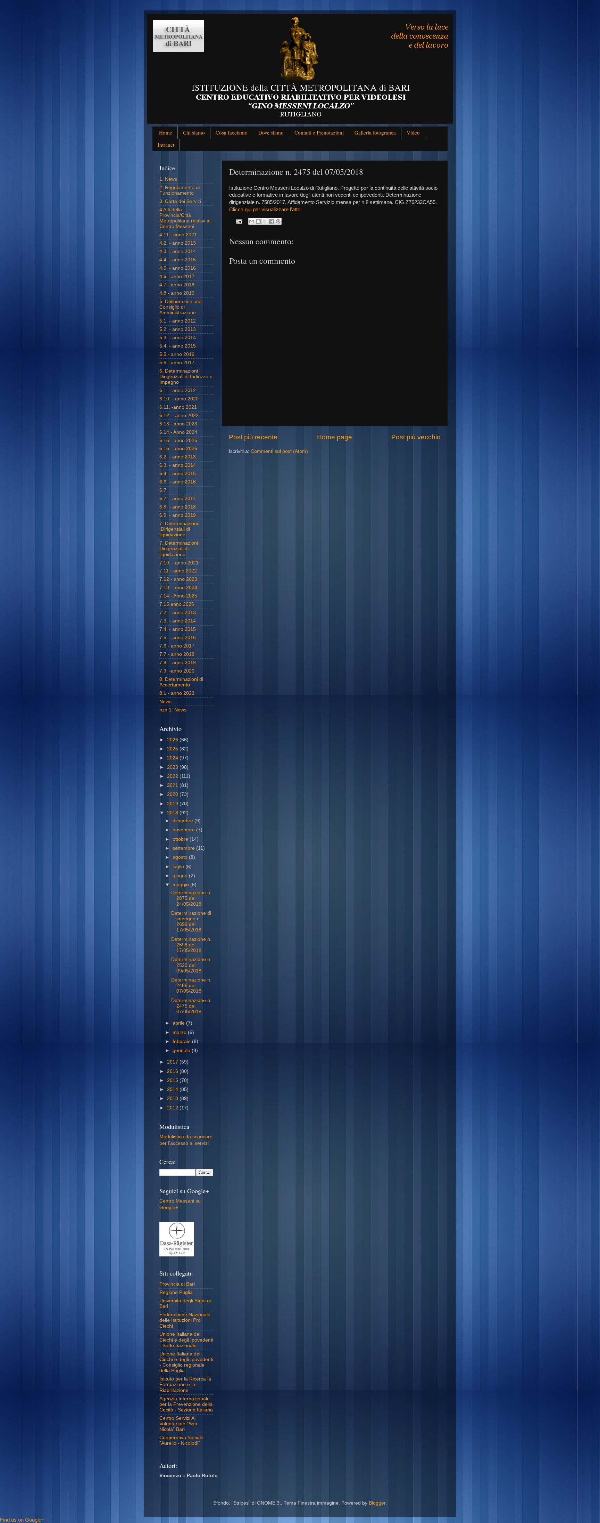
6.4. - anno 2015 (177, 473)
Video (413, 132)
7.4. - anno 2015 (177, 629)
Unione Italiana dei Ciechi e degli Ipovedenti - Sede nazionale (186, 1339)
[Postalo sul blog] (258, 221)
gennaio (182, 1050)
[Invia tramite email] (251, 221)
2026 (173, 739)
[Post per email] (239, 221)
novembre (184, 829)
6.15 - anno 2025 (178, 440)
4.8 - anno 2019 (176, 293)
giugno (181, 875)
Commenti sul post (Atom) (279, 451)
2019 (173, 803)
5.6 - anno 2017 (176, 362)
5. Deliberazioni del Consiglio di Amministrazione (180, 307)
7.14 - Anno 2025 (178, 595)
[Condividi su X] (264, 221)
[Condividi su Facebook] (271, 221)
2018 (173, 812)
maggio (181, 884)
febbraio (182, 1041)
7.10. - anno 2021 (179, 562)
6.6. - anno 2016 (177, 481)
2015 (173, 1080)
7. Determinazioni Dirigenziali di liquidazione (178, 548)
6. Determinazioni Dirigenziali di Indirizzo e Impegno (185, 376)
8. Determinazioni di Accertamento (181, 682)
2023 (173, 767)
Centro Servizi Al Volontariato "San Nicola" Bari (178, 1424)
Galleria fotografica (375, 132)
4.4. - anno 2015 (177, 259)
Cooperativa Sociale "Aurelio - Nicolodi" (181, 1440)
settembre (184, 848)
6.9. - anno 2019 (177, 515)
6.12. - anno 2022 (179, 415)
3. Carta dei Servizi (180, 201)
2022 (173, 776)
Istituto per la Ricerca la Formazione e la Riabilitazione (185, 1384)
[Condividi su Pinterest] (278, 221)
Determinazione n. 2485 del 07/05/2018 (191, 985)
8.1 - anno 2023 (176, 693)
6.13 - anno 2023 (178, 423)
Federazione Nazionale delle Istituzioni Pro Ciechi (184, 1320)
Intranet (166, 144)
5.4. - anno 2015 (177, 346)
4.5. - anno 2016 (177, 268)
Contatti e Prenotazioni (319, 132)
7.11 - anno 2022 (178, 570)
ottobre (181, 839)
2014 (173, 1089)
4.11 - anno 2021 (178, 234)
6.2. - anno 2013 (177, 456)
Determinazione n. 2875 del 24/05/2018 (191, 898)
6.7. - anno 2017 (177, 498)
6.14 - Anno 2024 (178, 432)
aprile (179, 1023)
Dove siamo (271, 132)
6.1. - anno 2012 (177, 390)
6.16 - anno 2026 (178, 448)
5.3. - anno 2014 (177, 337)
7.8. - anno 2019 (177, 662)
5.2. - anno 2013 (177, 329)
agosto (181, 857)
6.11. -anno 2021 (178, 407)
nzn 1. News (172, 709)
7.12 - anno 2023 (178, 579)
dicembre (183, 820)
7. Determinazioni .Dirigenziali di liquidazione (178, 529)
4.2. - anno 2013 (177, 243)
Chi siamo (194, 132)
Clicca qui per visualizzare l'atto (264, 209)
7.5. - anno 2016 (177, 637)
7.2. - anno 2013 (177, 612)
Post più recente (253, 437)
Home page (334, 437)
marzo (180, 1032)
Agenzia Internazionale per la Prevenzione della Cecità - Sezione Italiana (186, 1404)
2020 (173, 794)
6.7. (163, 490)
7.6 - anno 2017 (176, 646)
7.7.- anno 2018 (176, 654)
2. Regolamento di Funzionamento (179, 190)
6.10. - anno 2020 (179, 398)
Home (165, 132)
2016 (173, 1071)
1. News (168, 179)
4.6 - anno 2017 (176, 276)
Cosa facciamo (232, 132)
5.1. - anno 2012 (177, 321)
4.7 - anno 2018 (176, 284)
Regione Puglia (176, 1292)
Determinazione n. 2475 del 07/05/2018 (191, 1006)
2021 (173, 785)
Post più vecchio (416, 437)
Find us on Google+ (22, 1520)
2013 (173, 1098)
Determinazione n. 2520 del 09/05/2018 (191, 965)
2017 (173, 1062)
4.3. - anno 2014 (177, 251)
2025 (173, 748)
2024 (173, 757)
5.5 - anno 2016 (176, 354)
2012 (173, 1107)
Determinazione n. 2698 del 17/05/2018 (191, 945)
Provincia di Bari (177, 1284)
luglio (179, 866)
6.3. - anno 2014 (177, 465)
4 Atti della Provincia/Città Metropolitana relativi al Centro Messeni (184, 218)
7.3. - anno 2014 (177, 621)
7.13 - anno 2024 (178, 587)
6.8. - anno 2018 (177, 507)
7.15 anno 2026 (176, 604)
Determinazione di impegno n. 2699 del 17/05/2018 (191, 922)
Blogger (377, 1503)
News (165, 701)
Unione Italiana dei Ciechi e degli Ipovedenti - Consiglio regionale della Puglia (186, 1362)
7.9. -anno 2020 (176, 671)
